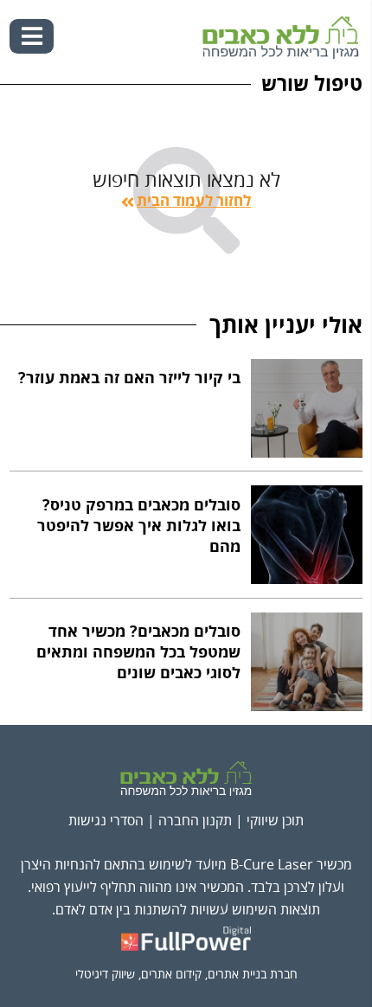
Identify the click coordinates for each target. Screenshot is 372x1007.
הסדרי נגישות (106, 821)
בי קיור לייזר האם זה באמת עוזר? (129, 378)
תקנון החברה (195, 821)
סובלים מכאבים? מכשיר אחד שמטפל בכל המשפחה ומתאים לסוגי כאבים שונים (138, 652)
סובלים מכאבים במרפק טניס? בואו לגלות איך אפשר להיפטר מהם (139, 526)
